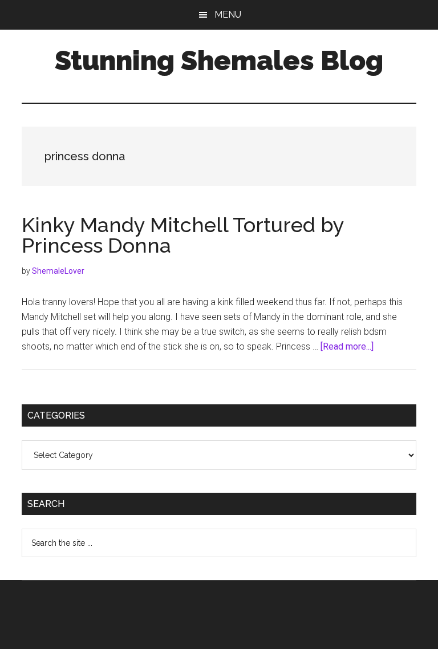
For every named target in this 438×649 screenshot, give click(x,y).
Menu (227, 14)
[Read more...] (347, 346)
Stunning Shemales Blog (219, 60)
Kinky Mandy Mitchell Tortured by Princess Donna (183, 235)
